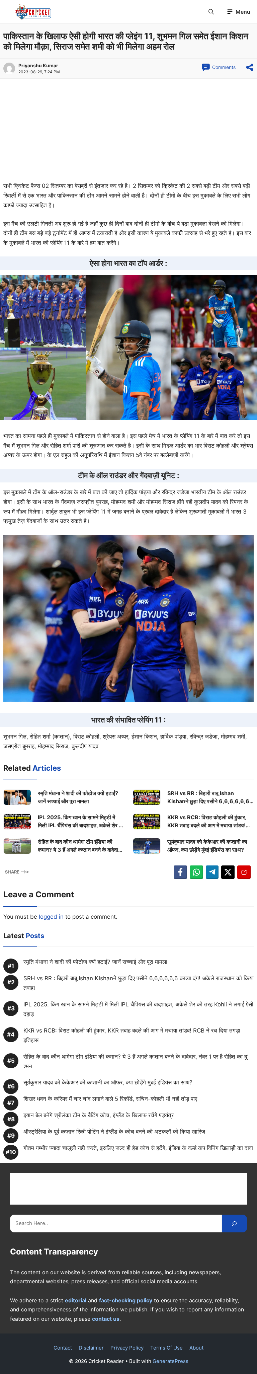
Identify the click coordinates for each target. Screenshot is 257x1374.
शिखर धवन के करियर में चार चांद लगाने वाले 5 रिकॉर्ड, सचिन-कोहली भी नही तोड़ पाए (110, 1098)
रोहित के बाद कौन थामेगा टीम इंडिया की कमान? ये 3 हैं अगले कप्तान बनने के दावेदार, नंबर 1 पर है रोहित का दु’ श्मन (80, 846)
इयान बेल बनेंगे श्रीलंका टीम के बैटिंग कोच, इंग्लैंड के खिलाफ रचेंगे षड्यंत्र (98, 1115)
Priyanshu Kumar (38, 65)
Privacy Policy (127, 1348)
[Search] (234, 1223)
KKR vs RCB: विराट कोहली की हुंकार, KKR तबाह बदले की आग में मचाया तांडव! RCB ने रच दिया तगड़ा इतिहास (206, 821)
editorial (75, 1300)
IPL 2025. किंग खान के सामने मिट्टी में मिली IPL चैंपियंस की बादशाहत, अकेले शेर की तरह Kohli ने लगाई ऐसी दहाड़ (81, 821)
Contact (63, 1348)
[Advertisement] (128, 131)
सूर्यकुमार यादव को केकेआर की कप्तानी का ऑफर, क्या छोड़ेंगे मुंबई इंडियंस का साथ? (207, 845)
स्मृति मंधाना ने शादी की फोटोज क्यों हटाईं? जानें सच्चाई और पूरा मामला (78, 797)
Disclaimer (91, 1348)
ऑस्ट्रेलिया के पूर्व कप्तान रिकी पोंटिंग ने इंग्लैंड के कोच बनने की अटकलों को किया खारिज (114, 1131)
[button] (211, 11)
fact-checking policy (125, 1300)
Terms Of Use (166, 1348)
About (196, 1348)
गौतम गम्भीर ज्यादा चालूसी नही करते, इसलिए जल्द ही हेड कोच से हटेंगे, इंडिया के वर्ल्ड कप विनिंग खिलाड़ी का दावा (138, 1148)
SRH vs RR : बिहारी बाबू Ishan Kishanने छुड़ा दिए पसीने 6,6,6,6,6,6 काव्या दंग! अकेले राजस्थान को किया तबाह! (208, 797)
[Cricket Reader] (33, 11)
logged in (51, 916)
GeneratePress (170, 1361)
